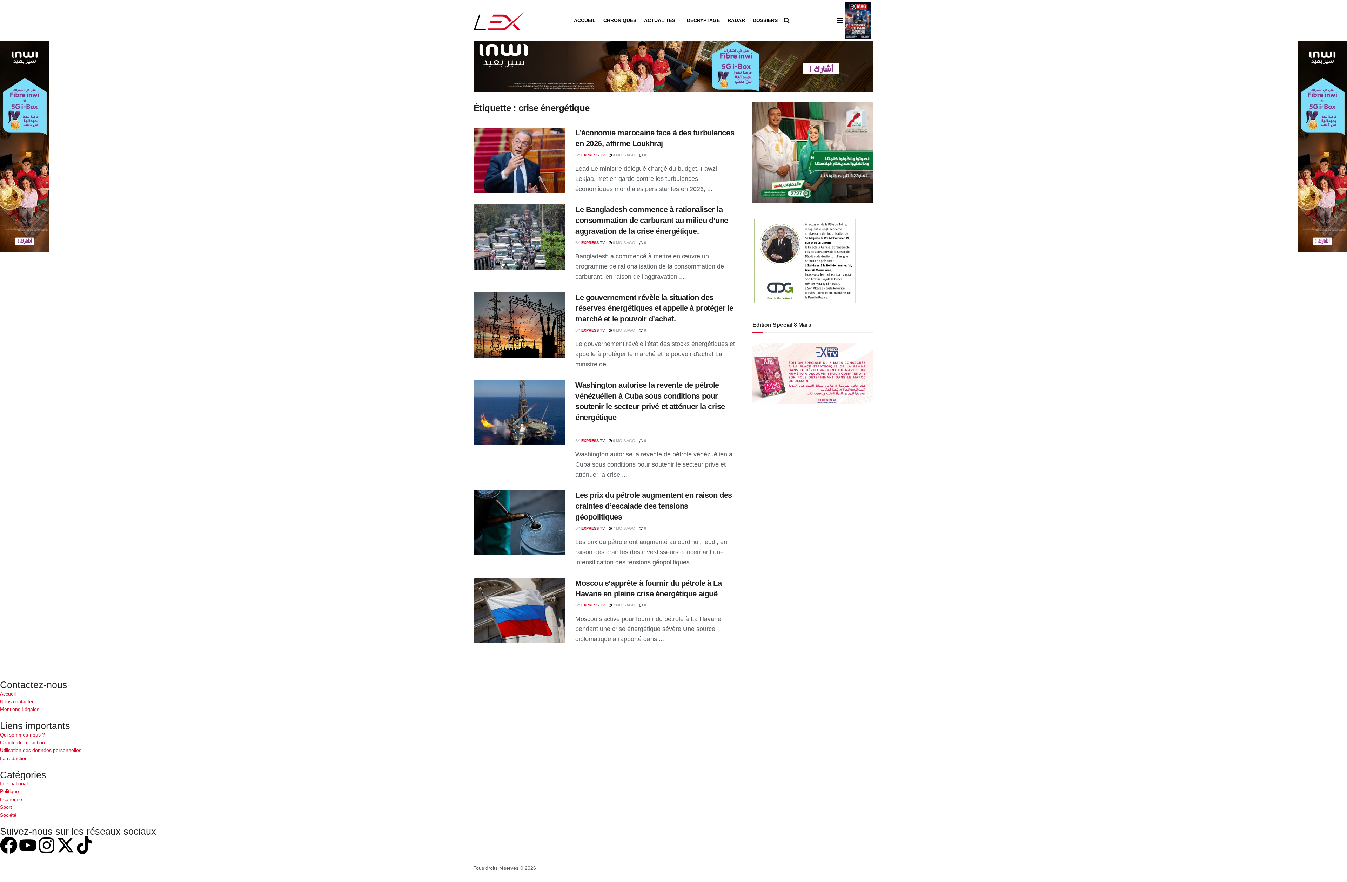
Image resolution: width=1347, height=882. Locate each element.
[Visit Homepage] (500, 20)
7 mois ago (623, 528)
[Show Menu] (840, 20)
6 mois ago (623, 242)
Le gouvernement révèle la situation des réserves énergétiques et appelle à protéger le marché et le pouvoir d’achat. (654, 308)
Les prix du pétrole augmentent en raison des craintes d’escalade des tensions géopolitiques (653, 506)
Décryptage (703, 20)
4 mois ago (623, 155)
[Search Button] (787, 20)
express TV (593, 155)
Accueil (585, 20)
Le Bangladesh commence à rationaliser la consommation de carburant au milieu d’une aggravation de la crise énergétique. (651, 220)
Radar (736, 20)
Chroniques (619, 20)
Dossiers (765, 20)
